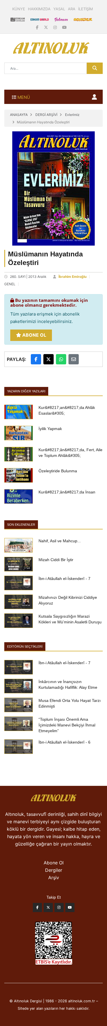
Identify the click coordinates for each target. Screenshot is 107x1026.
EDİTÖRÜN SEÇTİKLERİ (25, 646)
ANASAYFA (19, 115)
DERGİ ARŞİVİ (46, 115)
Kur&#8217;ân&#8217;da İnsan (67, 492)
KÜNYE (18, 9)
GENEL (9, 284)
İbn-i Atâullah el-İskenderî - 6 (64, 742)
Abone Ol (33, 335)
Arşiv (53, 877)
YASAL (59, 9)
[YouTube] (64, 27)
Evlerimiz (72, 115)
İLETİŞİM (85, 9)
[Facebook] (38, 27)
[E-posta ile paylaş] (73, 359)
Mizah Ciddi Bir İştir (56, 559)
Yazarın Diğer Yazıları (26, 391)
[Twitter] (48, 909)
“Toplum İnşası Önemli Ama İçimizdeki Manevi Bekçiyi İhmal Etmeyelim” (67, 725)
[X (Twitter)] (46, 27)
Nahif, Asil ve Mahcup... (60, 541)
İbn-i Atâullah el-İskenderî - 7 (64, 578)
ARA (71, 9)
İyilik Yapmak (50, 428)
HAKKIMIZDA (39, 9)
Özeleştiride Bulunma (58, 471)
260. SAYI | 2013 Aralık (28, 276)
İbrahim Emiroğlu (72, 276)
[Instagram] (55, 27)
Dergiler (53, 870)
